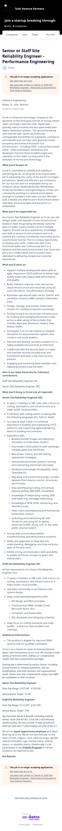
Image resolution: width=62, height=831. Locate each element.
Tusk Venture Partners (29, 8)
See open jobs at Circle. (21, 80)
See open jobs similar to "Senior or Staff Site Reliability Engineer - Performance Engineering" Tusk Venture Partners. (33, 87)
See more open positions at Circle (31, 798)
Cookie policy (37, 824)
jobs (25, 34)
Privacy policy (24, 824)
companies (12, 34)
